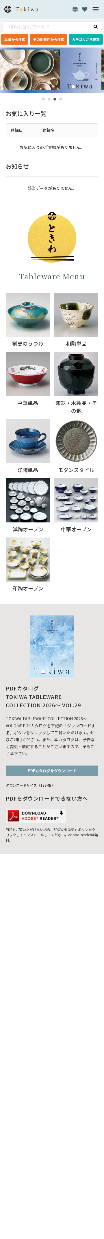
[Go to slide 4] (60, 99)
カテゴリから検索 (86, 39)
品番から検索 (14, 39)
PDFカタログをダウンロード (52, 770)
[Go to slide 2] (49, 99)
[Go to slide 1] (43, 99)
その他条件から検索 (48, 39)
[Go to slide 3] (54, 99)
